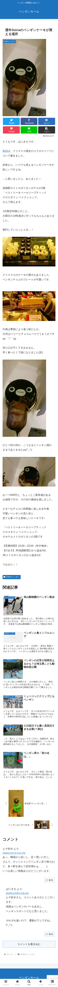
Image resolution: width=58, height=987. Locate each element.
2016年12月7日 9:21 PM (14, 853)
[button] (46, 130)
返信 (50, 880)
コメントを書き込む (29, 944)
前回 (5, 151)
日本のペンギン (13, 577)
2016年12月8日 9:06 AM (17, 893)
